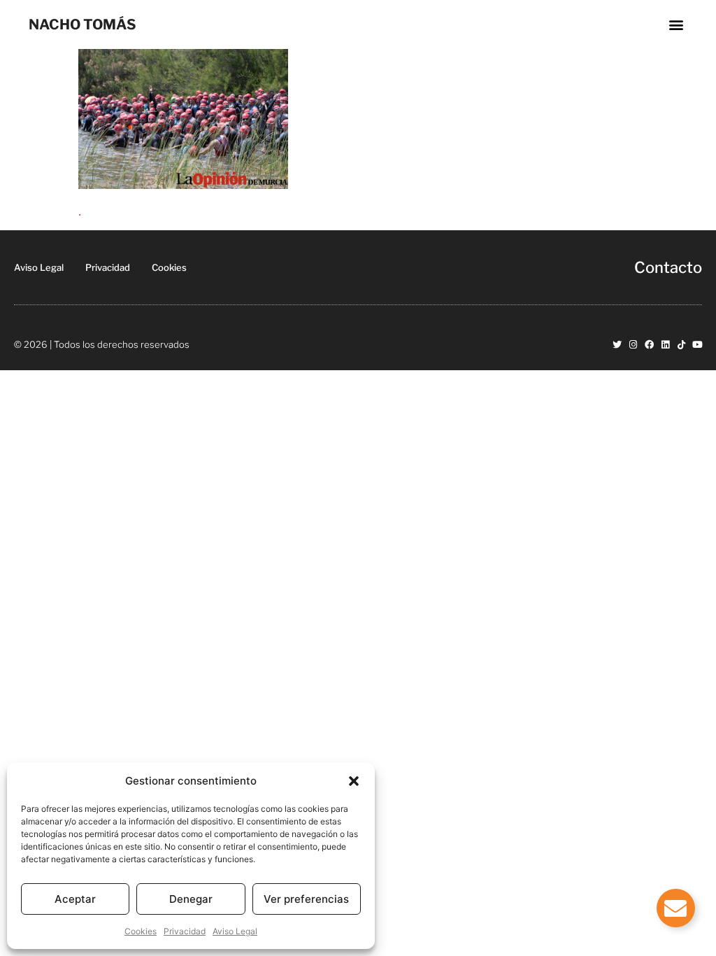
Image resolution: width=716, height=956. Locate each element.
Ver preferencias (306, 899)
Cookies (140, 931)
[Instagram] (633, 344)
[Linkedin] (665, 344)
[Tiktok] (681, 344)
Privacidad (185, 931)
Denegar (191, 899)
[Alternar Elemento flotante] (676, 908)
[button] (354, 781)
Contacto (668, 267)
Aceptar (75, 899)
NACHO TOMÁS (82, 24)
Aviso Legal (235, 931)
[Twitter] (617, 344)
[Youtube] (697, 344)
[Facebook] (649, 344)
